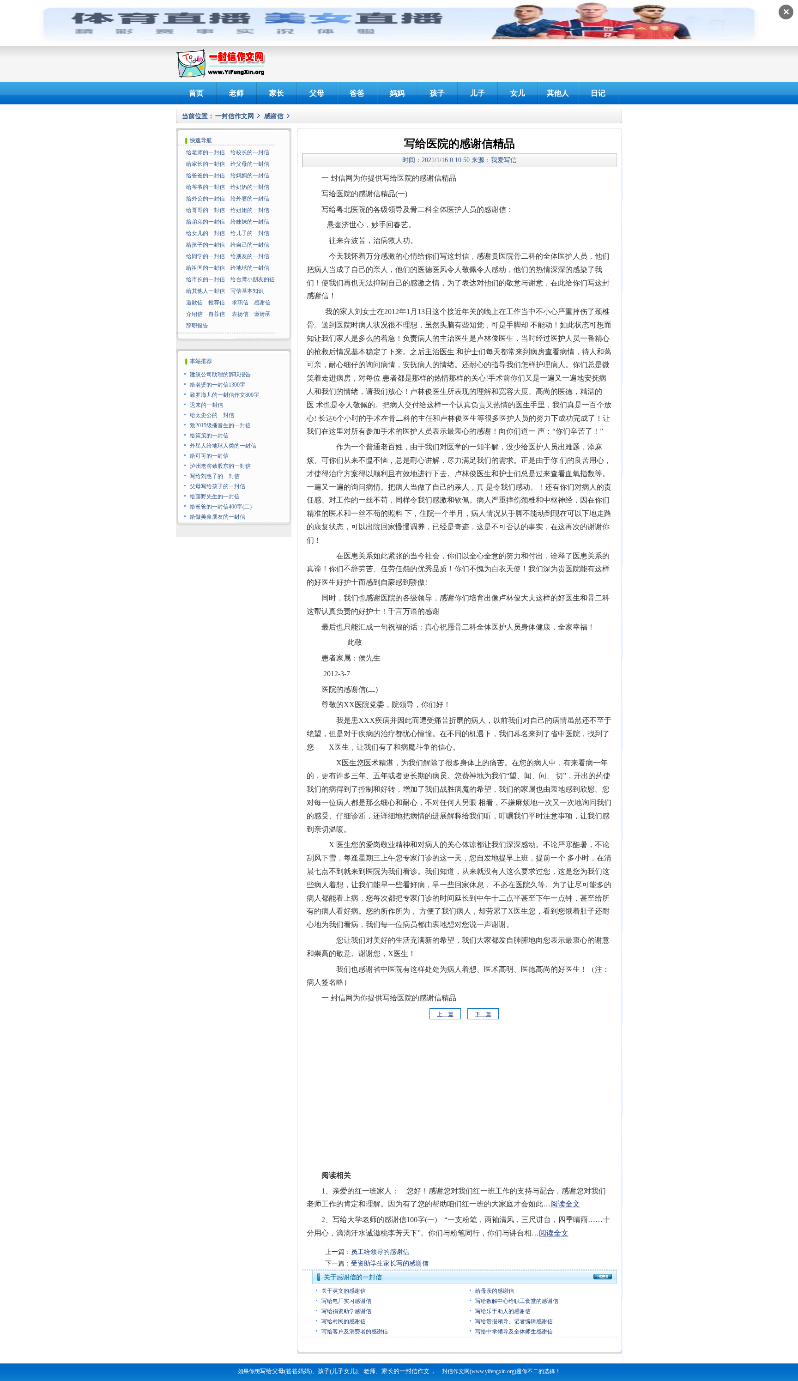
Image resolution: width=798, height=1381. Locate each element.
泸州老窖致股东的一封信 (220, 466)
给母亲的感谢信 (494, 1291)
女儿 (517, 93)
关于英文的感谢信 (343, 1291)
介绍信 (194, 314)
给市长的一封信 (205, 279)
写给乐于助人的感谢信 (503, 1311)
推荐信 (216, 302)
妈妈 (397, 93)
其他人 (558, 93)
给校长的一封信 (249, 152)
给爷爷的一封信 (205, 187)
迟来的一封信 (206, 405)
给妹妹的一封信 (249, 221)
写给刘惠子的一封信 (215, 476)
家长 (276, 93)
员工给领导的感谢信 (380, 1251)
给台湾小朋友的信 (252, 279)
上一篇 (445, 1014)
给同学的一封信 (205, 256)
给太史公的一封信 (212, 415)
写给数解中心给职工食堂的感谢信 (516, 1301)
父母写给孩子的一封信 (217, 486)
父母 (316, 93)
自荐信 (216, 314)
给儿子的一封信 (249, 233)
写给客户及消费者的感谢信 (354, 1331)
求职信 (240, 302)
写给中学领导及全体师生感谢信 (514, 1331)
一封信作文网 (234, 116)
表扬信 (240, 314)
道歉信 (194, 302)
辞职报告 (197, 325)
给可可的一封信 (209, 456)
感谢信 (274, 116)
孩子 (437, 93)
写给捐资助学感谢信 (346, 1311)
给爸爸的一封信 (205, 175)
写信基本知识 (247, 291)
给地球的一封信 (249, 268)
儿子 (477, 93)
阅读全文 (565, 1204)
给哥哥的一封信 (205, 210)
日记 (598, 93)
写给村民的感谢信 (343, 1321)
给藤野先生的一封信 (215, 496)
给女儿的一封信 (205, 233)
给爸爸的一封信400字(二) (221, 506)
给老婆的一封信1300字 (217, 385)
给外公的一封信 (205, 198)
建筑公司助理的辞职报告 (220, 374)
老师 (236, 93)
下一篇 (483, 1014)
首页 (196, 93)
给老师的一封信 (205, 152)
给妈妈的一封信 (249, 175)
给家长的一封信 (205, 164)
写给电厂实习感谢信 (346, 1301)
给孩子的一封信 (205, 245)
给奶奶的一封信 (249, 187)
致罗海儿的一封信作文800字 (224, 395)
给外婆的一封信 (249, 198)
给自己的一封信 (249, 245)
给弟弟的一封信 (205, 221)
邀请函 (262, 314)
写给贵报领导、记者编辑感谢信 (514, 1321)
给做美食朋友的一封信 (217, 517)
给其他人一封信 (205, 291)
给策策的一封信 (209, 435)
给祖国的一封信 (205, 268)
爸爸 (357, 93)
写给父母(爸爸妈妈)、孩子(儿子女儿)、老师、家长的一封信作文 (344, 1371)
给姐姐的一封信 (249, 210)
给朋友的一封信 (249, 256)
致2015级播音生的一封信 (220, 425)
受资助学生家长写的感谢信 (390, 1263)
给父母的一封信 (249, 164)
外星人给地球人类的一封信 (223, 445)
